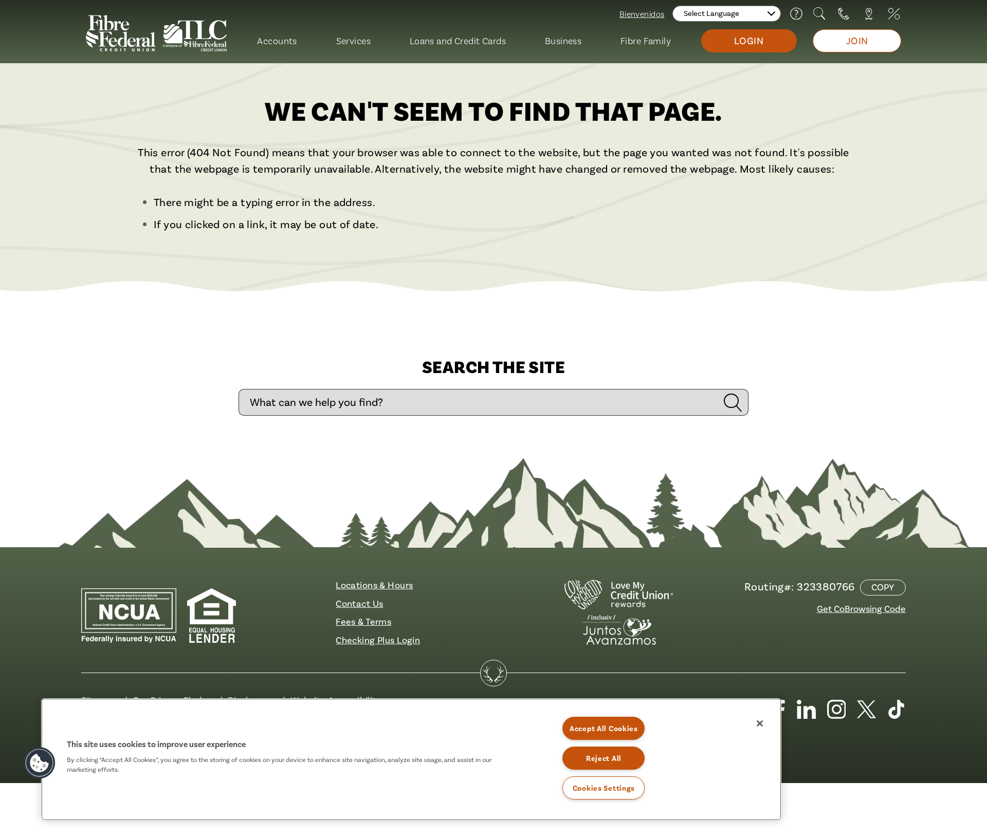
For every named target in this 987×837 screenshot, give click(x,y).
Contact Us (359, 603)
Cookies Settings (604, 788)
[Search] (820, 14)
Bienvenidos (642, 13)
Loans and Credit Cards (458, 40)
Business (563, 40)
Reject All (604, 758)
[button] (39, 763)
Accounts (277, 40)
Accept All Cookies (604, 728)
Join (857, 40)
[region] (411, 759)
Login (748, 40)
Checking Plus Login (378, 639)
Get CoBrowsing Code (861, 608)
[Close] (759, 723)
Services (353, 40)
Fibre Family (645, 40)
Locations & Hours (374, 584)
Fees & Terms (363, 621)
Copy (882, 586)
